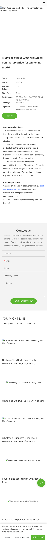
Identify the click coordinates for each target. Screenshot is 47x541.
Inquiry (10, 116)
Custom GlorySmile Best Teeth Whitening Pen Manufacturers (19, 362)
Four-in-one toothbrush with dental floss (21, 480)
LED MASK (20, 323)
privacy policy (17, 532)
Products (31, 323)
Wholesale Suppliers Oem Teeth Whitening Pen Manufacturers (19, 440)
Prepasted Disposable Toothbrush (21, 519)
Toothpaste (8, 323)
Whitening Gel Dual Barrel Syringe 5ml (23, 400)
